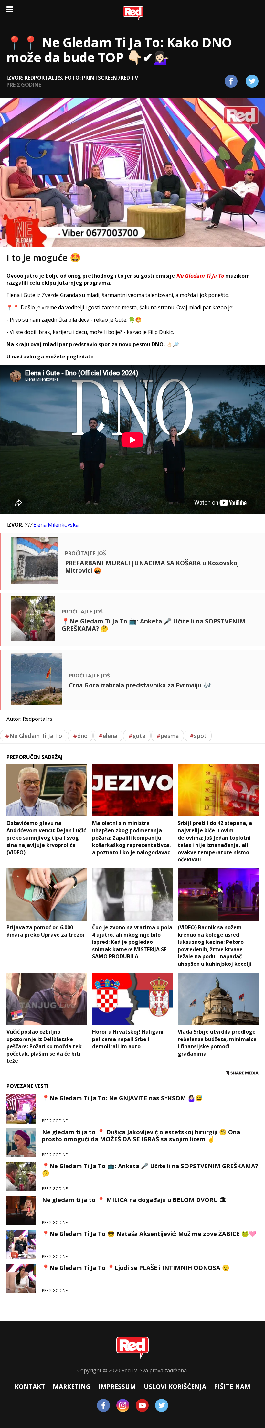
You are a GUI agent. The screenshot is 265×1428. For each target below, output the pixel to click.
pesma (167, 736)
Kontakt (30, 1386)
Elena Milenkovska (56, 524)
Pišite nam (232, 1386)
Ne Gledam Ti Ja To (33, 736)
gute (136, 736)
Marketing (71, 1386)
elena (108, 736)
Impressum (117, 1386)
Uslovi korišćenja (175, 1386)
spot (198, 736)
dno (80, 736)
